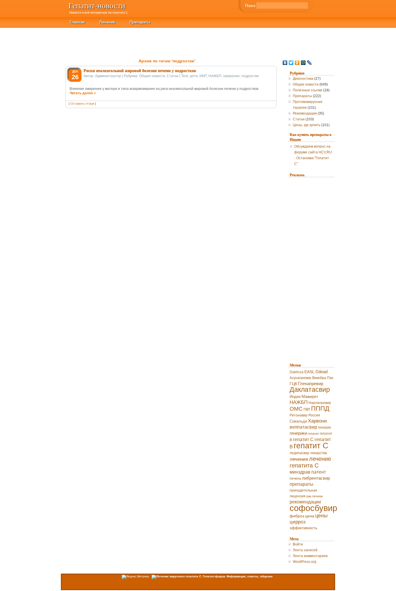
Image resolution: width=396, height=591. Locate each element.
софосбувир (313, 508)
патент (318, 471)
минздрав (300, 471)
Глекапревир (310, 383)
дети (194, 76)
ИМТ (203, 76)
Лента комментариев (310, 556)
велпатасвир (303, 427)
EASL (309, 371)
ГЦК (293, 384)
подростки (250, 76)
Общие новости (152, 76)
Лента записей (305, 550)
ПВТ (307, 409)
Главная (77, 22)
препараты (301, 484)
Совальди (298, 421)
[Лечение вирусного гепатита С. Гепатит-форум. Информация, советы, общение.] (212, 576)
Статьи (173, 76)
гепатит (313, 433)
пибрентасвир (316, 478)
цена (309, 516)
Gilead (321, 371)
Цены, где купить (306, 125)
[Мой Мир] (303, 62)
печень (295, 478)
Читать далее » (83, 93)
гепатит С (311, 445)
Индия (295, 396)
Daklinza (297, 372)
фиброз (297, 516)
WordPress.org (304, 562)
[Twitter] (291, 62)
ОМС (296, 409)
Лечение (107, 22)
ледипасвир (299, 453)
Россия (314, 415)
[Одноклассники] (297, 62)
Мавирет (309, 396)
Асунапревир (300, 378)
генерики (298, 433)
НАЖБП (214, 76)
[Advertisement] (290, 41)
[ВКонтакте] (285, 62)
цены (321, 515)
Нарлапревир (319, 403)
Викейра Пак (322, 378)
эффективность (303, 528)
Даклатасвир (310, 389)
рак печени (314, 496)
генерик (324, 427)
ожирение (231, 76)
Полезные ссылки (307, 90)
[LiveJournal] (309, 62)
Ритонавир (299, 415)
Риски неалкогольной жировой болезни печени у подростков (139, 70)
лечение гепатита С (310, 462)
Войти (298, 544)
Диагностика (303, 79)
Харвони (317, 421)
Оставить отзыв (82, 103)
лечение (299, 459)
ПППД (320, 408)
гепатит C (303, 439)
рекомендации (305, 501)
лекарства (318, 453)
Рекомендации (305, 113)
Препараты (140, 22)
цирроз (298, 522)
